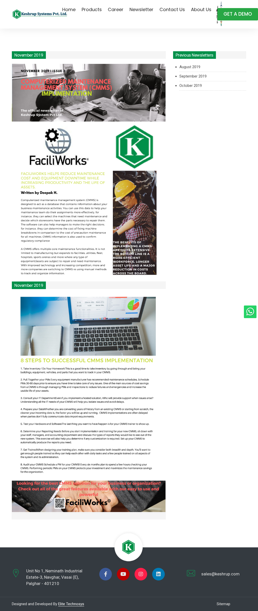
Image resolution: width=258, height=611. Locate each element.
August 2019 (189, 67)
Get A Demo (237, 14)
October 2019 (190, 85)
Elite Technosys (71, 604)
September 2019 (193, 76)
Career (115, 9)
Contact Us (172, 9)
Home (69, 9)
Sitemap (223, 604)
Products (92, 9)
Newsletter (141, 9)
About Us (201, 9)
